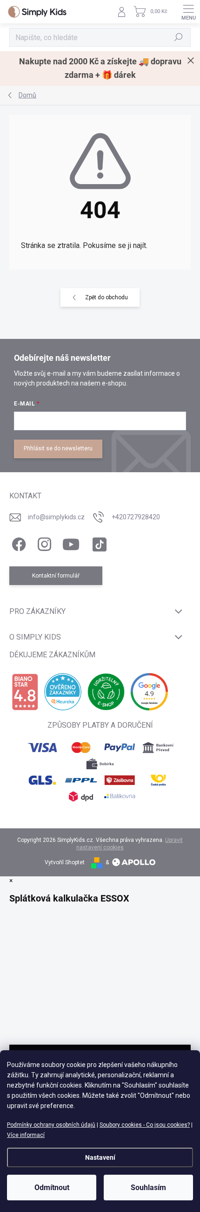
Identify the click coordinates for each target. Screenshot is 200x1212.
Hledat (178, 37)
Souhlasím (148, 1187)
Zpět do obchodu (106, 297)
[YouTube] (70, 542)
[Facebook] (17, 542)
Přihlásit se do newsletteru (58, 448)
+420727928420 (136, 517)
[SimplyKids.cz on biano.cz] (25, 692)
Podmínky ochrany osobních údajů (51, 1125)
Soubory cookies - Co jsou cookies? (145, 1125)
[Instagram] (43, 542)
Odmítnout (51, 1187)
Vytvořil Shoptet (65, 862)
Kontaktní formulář (56, 575)
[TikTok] (98, 542)
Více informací (26, 1135)
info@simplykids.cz (56, 517)
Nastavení (100, 1157)
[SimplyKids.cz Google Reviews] (149, 692)
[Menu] (188, 11)
